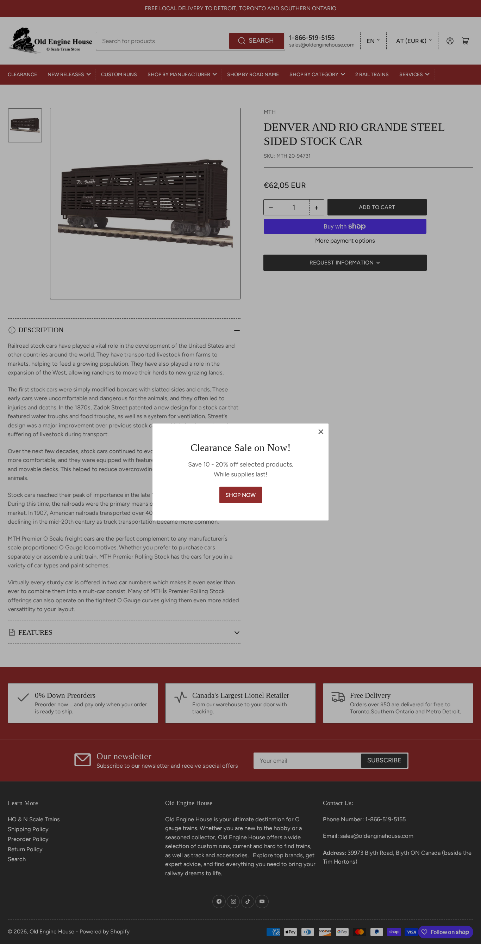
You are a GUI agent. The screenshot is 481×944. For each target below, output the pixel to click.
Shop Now (240, 495)
